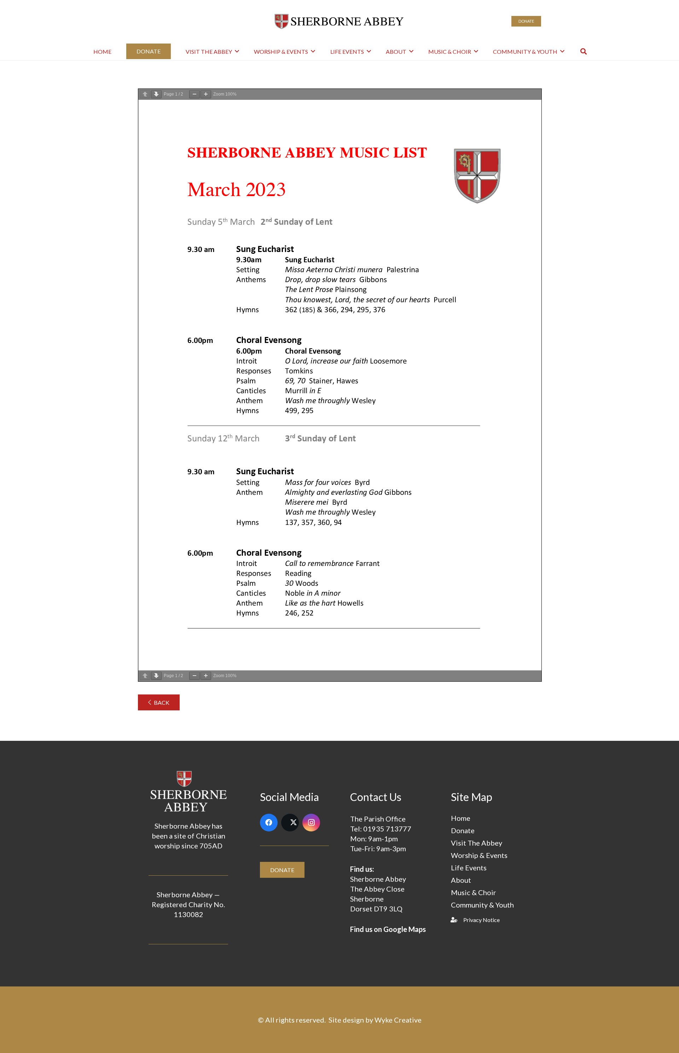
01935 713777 (387, 828)
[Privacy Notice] (457, 919)
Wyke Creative (398, 1019)
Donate (463, 830)
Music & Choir (473, 892)
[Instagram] (311, 822)
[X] (290, 822)
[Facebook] (269, 822)
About (461, 880)
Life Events (469, 867)
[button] (237, 51)
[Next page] (156, 94)
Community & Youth (482, 904)
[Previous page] (145, 94)
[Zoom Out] (194, 94)
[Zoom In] (206, 94)
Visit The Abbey (476, 843)
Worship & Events (479, 855)
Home (460, 818)
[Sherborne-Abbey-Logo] (340, 21)
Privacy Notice (481, 919)
